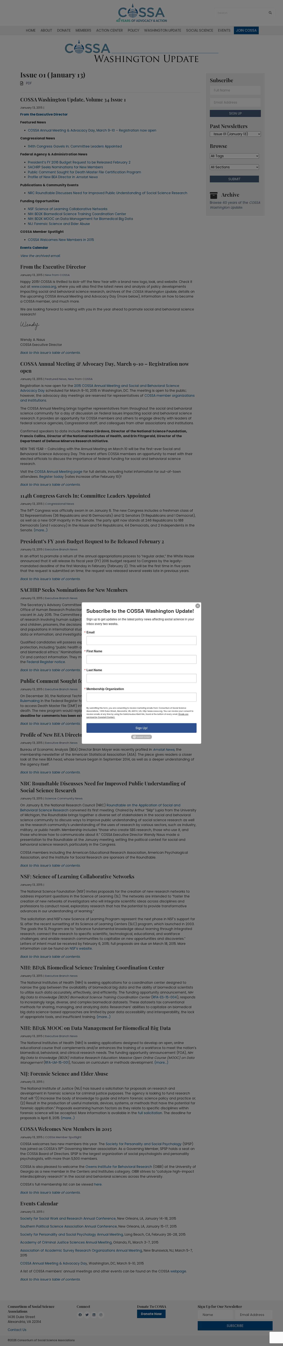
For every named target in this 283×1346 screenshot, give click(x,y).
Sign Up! (141, 727)
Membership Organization (105, 688)
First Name (94, 650)
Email (90, 632)
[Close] (197, 605)
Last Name (94, 669)
